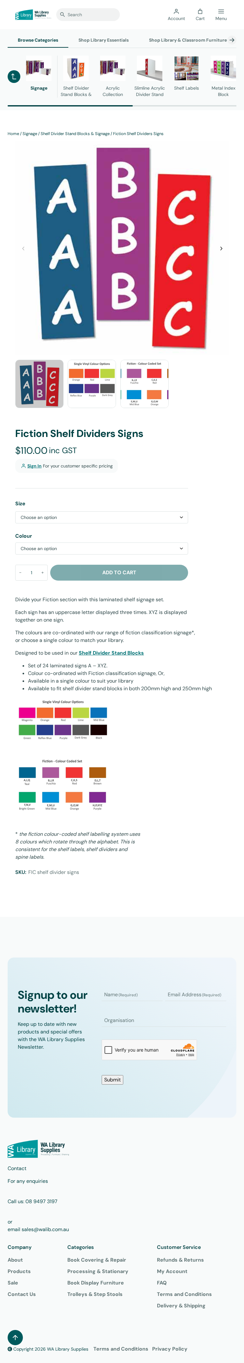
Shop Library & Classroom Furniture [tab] (188, 40)
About (15, 1260)
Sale (13, 1282)
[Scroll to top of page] (15, 1337)
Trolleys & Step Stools (95, 1294)
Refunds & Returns (180, 1260)
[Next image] (220, 248)
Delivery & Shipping (181, 1305)
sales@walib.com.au (45, 1229)
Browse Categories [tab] (38, 40)
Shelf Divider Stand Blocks (111, 653)
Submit (112, 1079)
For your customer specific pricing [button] (70, 466)
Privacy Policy (169, 1349)
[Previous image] (23, 248)
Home (13, 133)
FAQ (162, 1282)
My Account (172, 1271)
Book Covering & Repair (96, 1260)
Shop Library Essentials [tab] (103, 40)
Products (19, 1271)
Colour (23, 536)
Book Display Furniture (95, 1282)
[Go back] (14, 76)
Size (20, 503)
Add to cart (119, 572)
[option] (92, 384)
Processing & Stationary (97, 1271)
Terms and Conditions (184, 1294)
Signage (30, 133)
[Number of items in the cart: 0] (200, 11)
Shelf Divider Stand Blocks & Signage (75, 133)
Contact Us (22, 1294)
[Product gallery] (122, 248)
